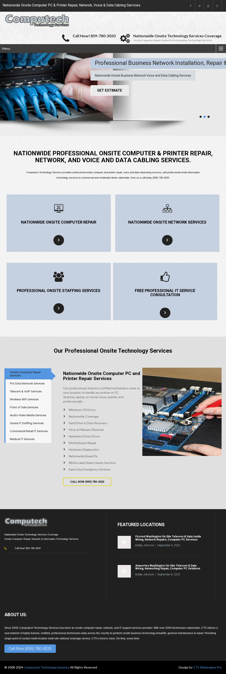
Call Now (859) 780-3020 (30, 648)
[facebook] (190, 5)
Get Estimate (109, 90)
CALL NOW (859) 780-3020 (87, 481)
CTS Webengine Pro (207, 667)
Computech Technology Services (47, 667)
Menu (6, 48)
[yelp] (217, 5)
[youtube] (208, 5)
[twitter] (199, 5)
